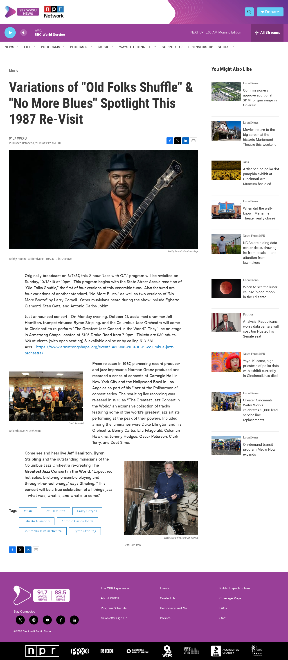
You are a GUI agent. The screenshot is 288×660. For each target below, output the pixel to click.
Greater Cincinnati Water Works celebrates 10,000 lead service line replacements (260, 409)
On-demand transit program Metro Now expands (259, 449)
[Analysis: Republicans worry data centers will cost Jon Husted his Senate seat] (226, 322)
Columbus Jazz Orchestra (43, 531)
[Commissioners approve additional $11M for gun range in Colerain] (226, 91)
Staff (222, 618)
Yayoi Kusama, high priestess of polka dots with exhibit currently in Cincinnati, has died (261, 368)
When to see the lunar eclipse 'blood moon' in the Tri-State (260, 291)
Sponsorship (200, 47)
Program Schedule (113, 608)
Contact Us (168, 598)
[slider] (31, 32)
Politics (248, 314)
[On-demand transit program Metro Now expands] (226, 445)
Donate (272, 11)
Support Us (173, 47)
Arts (246, 162)
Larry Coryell (87, 511)
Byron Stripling (85, 531)
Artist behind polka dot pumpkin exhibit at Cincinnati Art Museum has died (261, 176)
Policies (165, 618)
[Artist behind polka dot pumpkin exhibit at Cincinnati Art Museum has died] (226, 170)
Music (13, 70)
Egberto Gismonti (37, 521)
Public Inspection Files (234, 588)
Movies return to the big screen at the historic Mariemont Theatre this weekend (260, 137)
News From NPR (254, 236)
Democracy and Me (173, 608)
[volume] (23, 33)
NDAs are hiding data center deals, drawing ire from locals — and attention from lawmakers (260, 252)
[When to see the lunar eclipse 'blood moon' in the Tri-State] (226, 288)
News (9, 47)
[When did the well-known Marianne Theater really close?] (226, 209)
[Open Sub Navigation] (18, 47)
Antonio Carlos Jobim (77, 521)
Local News (251, 83)
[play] (10, 32)
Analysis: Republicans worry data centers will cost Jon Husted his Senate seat (261, 329)
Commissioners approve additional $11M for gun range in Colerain (260, 97)
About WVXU (110, 598)
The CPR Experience (115, 588)
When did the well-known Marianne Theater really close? (259, 213)
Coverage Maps (230, 598)
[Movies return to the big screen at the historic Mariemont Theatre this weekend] (226, 131)
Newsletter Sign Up (114, 618)
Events (164, 588)
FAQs (223, 608)
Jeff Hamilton (55, 511)
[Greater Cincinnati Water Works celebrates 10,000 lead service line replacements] (226, 401)
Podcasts (79, 47)
